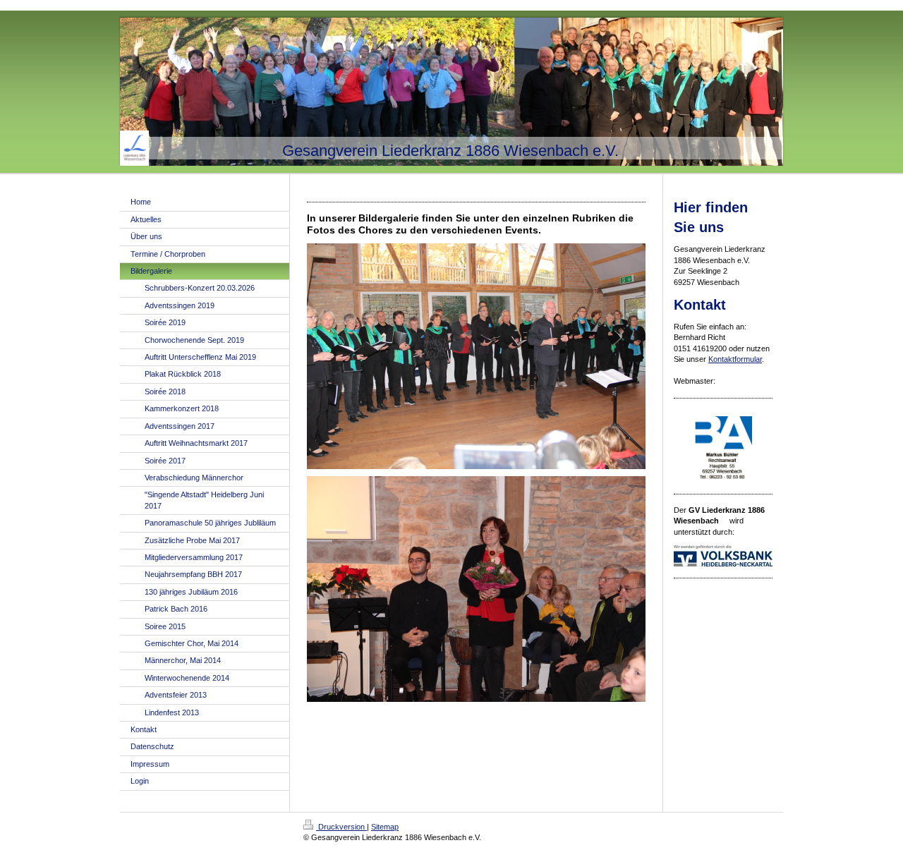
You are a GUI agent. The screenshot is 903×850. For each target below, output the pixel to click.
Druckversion (341, 826)
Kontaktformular (735, 359)
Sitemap (385, 826)
